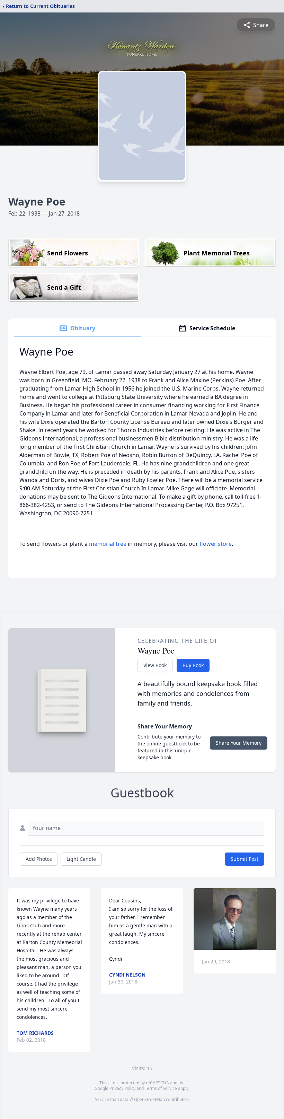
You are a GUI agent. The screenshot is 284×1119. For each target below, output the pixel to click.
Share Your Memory (238, 743)
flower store (215, 544)
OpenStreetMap (149, 1099)
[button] (234, 919)
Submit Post (244, 859)
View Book (155, 665)
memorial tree (107, 544)
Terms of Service (161, 1088)
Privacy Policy (122, 1088)
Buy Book (193, 665)
